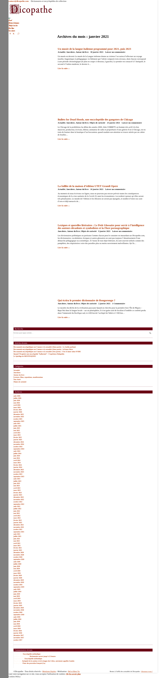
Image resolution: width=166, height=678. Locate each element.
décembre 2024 (19, 442)
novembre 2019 (19, 582)
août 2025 (17, 423)
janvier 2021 (18, 550)
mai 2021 (17, 541)
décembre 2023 (19, 470)
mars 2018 (17, 628)
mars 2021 (17, 545)
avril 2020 (17, 571)
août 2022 (17, 506)
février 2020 (18, 575)
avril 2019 (17, 598)
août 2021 (17, 534)
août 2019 (17, 589)
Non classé (17, 379)
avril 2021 (17, 543)
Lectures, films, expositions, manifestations (28, 377)
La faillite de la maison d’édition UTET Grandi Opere (88, 186)
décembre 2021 (19, 525)
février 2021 (18, 548)
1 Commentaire (118, 303)
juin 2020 (17, 566)
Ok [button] (67, 674)
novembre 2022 (19, 499)
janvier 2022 (18, 522)
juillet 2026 (17, 398)
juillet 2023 (17, 481)
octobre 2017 (18, 640)
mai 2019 (17, 596)
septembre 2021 (19, 532)
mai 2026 (17, 403)
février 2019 (18, 603)
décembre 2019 (19, 580)
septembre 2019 (19, 587)
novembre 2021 (19, 527)
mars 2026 (17, 407)
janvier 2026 (18, 412)
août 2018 (17, 617)
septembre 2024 (19, 449)
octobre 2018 (18, 612)
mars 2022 (17, 518)
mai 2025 (17, 430)
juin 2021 (17, 539)
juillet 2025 (17, 426)
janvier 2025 (18, 439)
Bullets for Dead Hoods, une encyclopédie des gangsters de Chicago (95, 119)
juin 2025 (17, 428)
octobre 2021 (18, 529)
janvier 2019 (18, 605)
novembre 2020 (19, 555)
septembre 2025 (19, 421)
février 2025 (18, 437)
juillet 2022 (17, 509)
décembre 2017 (19, 635)
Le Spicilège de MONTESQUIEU (25, 356)
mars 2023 (17, 490)
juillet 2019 (17, 591)
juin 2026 (17, 400)
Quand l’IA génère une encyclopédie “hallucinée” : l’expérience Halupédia (39, 354)
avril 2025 (17, 433)
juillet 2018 (17, 619)
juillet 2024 (17, 453)
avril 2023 (17, 488)
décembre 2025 (19, 414)
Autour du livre (82, 52)
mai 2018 (17, 624)
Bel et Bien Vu (74, 671)
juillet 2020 (17, 564)
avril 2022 (17, 516)
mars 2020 (17, 573)
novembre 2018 (19, 610)
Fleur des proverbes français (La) (34, 663)
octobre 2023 (18, 474)
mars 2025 (17, 435)
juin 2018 (17, 621)
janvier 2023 (18, 495)
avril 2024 (17, 460)
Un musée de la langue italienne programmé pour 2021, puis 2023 (94, 49)
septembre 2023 (19, 476)
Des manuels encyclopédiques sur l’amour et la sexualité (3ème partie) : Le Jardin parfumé (45, 347)
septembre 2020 (19, 559)
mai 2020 (17, 568)
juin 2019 (17, 594)
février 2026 (18, 410)
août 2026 (17, 396)
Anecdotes (70, 52)
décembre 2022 (19, 497)
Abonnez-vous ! (147, 671)
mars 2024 (17, 463)
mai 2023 (17, 486)
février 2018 (18, 631)
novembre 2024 (19, 444)
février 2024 (18, 465)
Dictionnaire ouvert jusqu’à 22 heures (43, 656)
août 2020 (17, 562)
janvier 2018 (18, 633)
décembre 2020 (19, 552)
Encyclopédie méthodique (31, 654)
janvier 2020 (18, 578)
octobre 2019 (18, 585)
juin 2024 (17, 456)
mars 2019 (17, 601)
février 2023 (18, 493)
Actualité (61, 52)
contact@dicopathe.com (18, 1)
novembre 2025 (19, 416)
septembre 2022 (19, 504)
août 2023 (17, 479)
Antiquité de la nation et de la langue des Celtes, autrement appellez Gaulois (48, 661)
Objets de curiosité (97, 123)
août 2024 (17, 451)
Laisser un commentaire (115, 52)
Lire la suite (63, 68)
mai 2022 (17, 513)
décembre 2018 (19, 608)
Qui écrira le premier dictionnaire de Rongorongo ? (86, 300)
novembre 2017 (19, 638)
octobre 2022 (18, 502)
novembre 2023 (19, 472)
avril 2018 (17, 626)
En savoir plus (75, 674)
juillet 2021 (17, 536)
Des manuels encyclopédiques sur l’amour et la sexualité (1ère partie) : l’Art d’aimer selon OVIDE (47, 351)
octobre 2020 (18, 557)
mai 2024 (17, 458)
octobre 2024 (18, 446)
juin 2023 (17, 483)
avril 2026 (17, 405)
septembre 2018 (19, 614)
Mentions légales (49, 671)
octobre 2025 (18, 419)
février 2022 (18, 520)
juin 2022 (17, 511)
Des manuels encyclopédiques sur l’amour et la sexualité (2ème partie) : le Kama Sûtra (43, 349)
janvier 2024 (18, 467)
